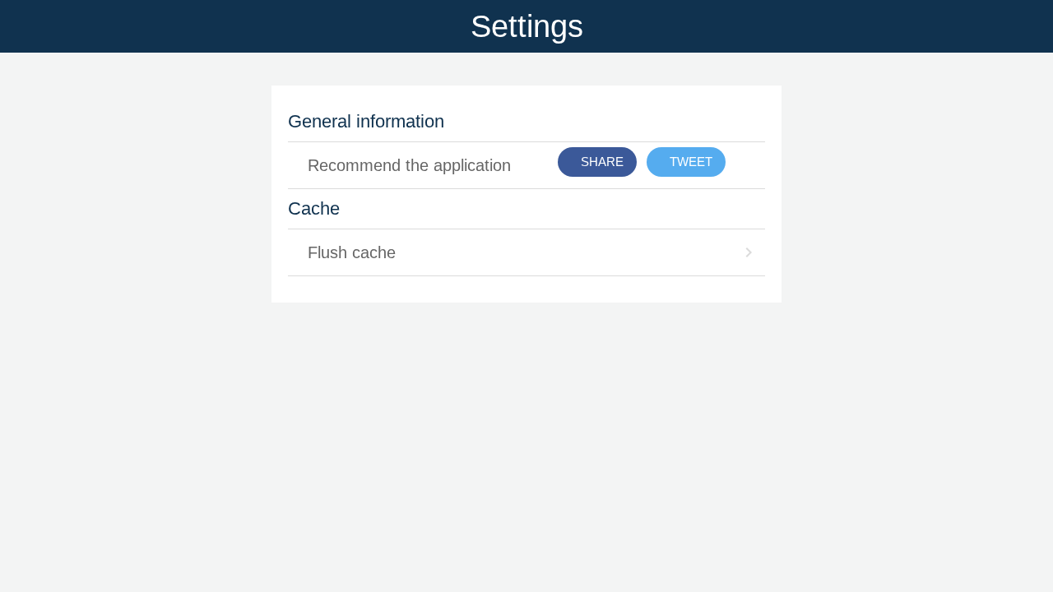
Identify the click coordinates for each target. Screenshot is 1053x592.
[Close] (26, 26)
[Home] (1010, 26)
